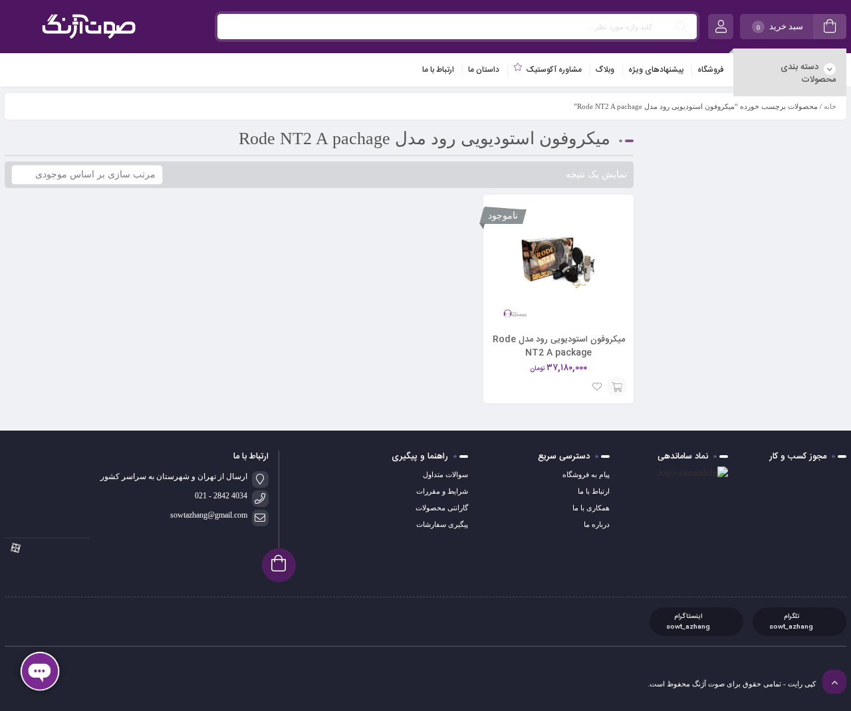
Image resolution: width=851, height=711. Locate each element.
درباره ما (597, 524)
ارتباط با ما (594, 491)
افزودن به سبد (617, 387)
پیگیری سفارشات (442, 524)
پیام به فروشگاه (586, 474)
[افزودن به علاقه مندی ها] (597, 387)
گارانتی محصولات (442, 508)
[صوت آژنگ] (89, 26)
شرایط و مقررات (442, 491)
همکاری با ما (591, 508)
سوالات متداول (445, 474)
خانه (830, 106)
